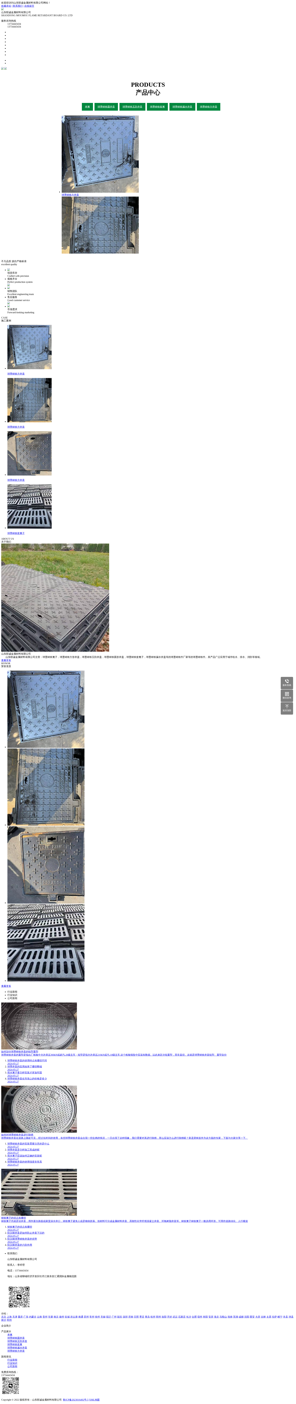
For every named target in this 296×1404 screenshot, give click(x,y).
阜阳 (205, 1316)
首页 (151, 32)
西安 (252, 1316)
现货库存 (151, 54)
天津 (14, 1316)
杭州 (152, 1316)
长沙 (188, 1316)
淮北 (216, 1316)
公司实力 (151, 45)
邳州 (9, 1320)
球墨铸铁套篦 (157, 106)
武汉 (175, 1316)
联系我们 (151, 51)
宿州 (199, 1316)
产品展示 (151, 38)
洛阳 (164, 1316)
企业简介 (151, 35)
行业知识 (12, 1363)
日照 (136, 1316)
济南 (130, 1316)
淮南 (230, 1316)
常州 (91, 1316)
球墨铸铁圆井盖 (106, 106)
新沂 (3, 1320)
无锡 (103, 1316)
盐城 (67, 1316)
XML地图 (94, 1399)
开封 (169, 1316)
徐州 (97, 1316)
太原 (268, 1316)
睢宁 (280, 1316)
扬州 (61, 1316)
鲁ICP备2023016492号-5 (75, 1399)
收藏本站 (6, 6)
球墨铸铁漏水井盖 (182, 106)
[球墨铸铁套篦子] (45, 980)
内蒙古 (32, 1316)
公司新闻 (12, 1366)
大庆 (257, 1316)
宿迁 (108, 1316)
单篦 (87, 106)
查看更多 (6, 660)
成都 (241, 1316)
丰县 (285, 1316)
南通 (80, 1316)
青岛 (147, 1316)
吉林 (263, 1316)
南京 (56, 1316)
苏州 (86, 1316)
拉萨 (274, 1316)
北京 (3, 1316)
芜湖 (235, 1316)
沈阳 (246, 1316)
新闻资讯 (151, 48)
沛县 (291, 1316)
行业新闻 (12, 1360)
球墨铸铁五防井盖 (132, 106)
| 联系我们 (17, 6)
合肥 (194, 1316)
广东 (25, 1316)
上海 (9, 1316)
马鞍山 (223, 1316)
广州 (114, 1316)
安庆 (210, 1316)
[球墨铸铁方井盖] (45, 747)
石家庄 (182, 1316)
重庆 (20, 1316)
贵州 (45, 1316)
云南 (39, 1316)
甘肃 (50, 1316)
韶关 (119, 1316)
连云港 (74, 1316)
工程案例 (151, 41)
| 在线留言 (28, 6)
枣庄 (141, 1316)
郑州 (158, 1316)
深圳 (125, 1316)
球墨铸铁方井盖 (208, 106)
